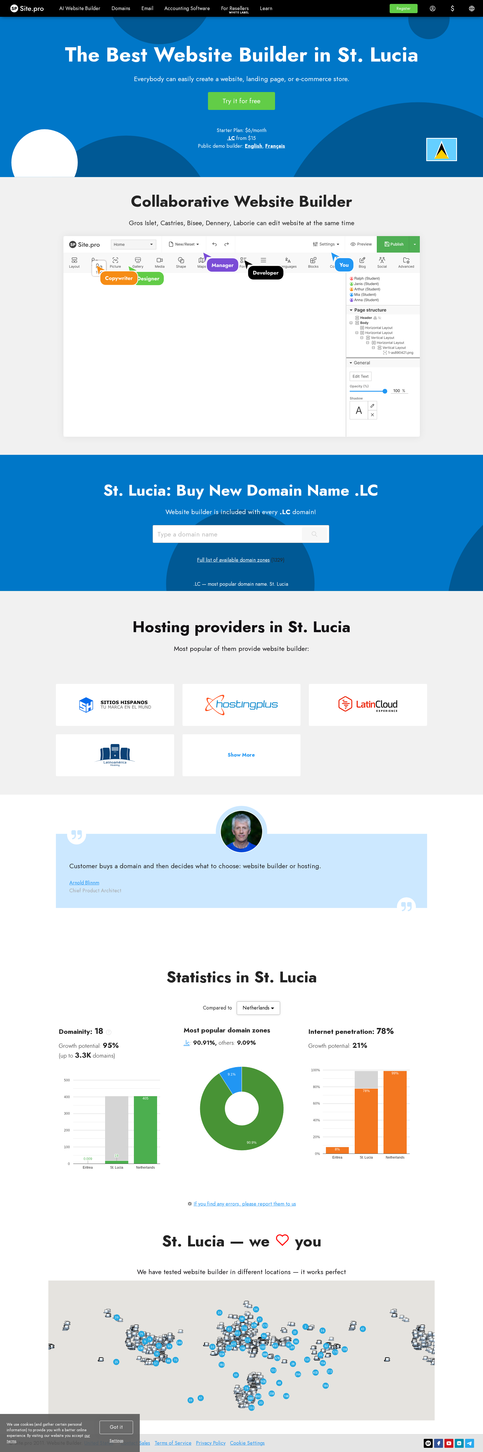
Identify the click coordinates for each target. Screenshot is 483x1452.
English (253, 146)
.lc (187, 1043)
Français (275, 146)
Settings (116, 1440)
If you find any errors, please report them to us (245, 1204)
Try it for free (241, 101)
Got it (116, 1427)
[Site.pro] (428, 1443)
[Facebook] (438, 1443)
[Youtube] (448, 1443)
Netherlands (257, 1007)
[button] (404, 8)
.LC (231, 138)
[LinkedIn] (459, 1443)
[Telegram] (469, 1443)
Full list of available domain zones (233, 560)
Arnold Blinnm (84, 882)
